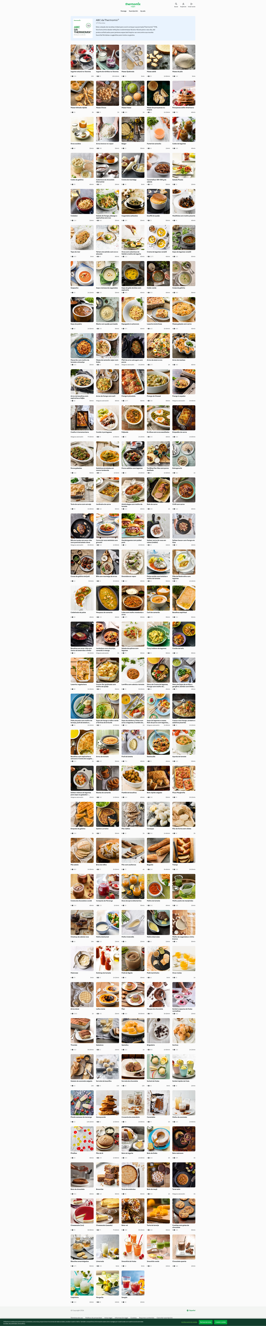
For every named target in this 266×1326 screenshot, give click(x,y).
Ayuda (142, 11)
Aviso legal (108, 1318)
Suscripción (133, 11)
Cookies (134, 1318)
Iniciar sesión (191, 6)
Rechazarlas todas (205, 1322)
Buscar (176, 6)
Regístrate (183, 6)
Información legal (121, 1318)
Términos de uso (77, 1318)
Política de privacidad (93, 1318)
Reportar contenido (146, 1318)
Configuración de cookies (189, 1322)
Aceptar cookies (221, 1322)
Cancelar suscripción (165, 1318)
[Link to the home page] (133, 5)
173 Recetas (100, 23)
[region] (133, 1322)
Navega (123, 11)
